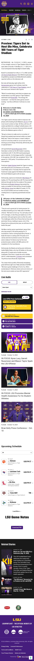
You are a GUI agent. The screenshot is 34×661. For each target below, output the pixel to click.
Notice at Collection (20, 653)
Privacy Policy (5, 646)
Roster (11, 10)
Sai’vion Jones (9, 188)
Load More (16, 511)
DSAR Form (18, 650)
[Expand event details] (32, 461)
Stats (29, 10)
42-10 (25, 122)
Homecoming (5, 85)
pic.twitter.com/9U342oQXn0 (13, 112)
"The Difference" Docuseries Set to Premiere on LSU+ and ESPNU (23, 580)
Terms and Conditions (7, 650)
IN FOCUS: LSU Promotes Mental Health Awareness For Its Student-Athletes (16, 396)
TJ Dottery (19, 256)
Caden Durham (12, 165)
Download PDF (17, 527)
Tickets (24, 10)
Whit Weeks (25, 178)
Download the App (6, 292)
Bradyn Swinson (15, 184)
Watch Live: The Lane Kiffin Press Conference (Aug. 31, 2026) (22, 553)
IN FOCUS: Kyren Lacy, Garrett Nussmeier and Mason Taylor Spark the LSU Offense (17, 361)
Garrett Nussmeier (17, 149)
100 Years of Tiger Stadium (18, 87)
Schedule (17, 10)
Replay (25, 282)
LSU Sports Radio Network (9, 75)
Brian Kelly (14, 97)
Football (3, 355)
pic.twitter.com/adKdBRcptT (19, 201)
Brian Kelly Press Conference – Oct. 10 (16, 429)
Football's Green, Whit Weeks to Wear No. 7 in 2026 (22, 590)
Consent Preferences (17, 646)
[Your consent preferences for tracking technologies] (30, 658)
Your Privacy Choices (7, 653)
